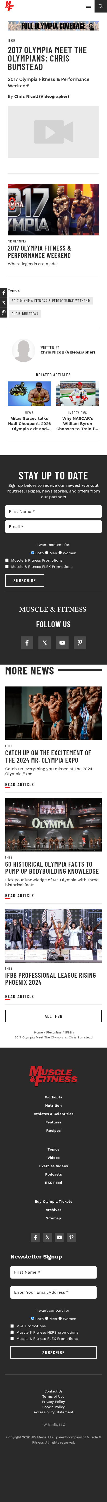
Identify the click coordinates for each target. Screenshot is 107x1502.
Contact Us (53, 1391)
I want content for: (53, 545)
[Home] (9, 9)
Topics (53, 1149)
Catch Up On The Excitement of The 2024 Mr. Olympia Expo (48, 756)
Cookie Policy (53, 1407)
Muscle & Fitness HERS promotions (47, 1332)
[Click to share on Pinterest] (3, 313)
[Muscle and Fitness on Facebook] (27, 642)
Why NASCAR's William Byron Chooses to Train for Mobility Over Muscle (77, 429)
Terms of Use (53, 1396)
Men (53, 553)
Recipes (53, 1130)
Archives (54, 1210)
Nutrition (53, 1105)
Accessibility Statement (53, 1412)
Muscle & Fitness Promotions (37, 560)
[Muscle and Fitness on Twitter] (44, 642)
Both (39, 553)
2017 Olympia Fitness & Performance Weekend (39, 251)
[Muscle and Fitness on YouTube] (62, 642)
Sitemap (53, 1218)
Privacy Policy (53, 1402)
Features (53, 1122)
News (29, 413)
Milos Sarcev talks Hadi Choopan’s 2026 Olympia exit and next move (29, 426)
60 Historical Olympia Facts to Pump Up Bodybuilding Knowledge (52, 867)
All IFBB (54, 1016)
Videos (53, 1158)
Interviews (77, 413)
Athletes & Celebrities (53, 1114)
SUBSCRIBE (25, 580)
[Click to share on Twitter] (3, 303)
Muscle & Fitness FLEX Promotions (41, 566)
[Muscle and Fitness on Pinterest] (80, 642)
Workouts (53, 1097)
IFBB (11, 40)
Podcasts (53, 1174)
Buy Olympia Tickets (53, 1201)
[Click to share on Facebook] (3, 293)
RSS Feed (53, 1183)
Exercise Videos (53, 1166)
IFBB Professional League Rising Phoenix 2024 (50, 978)
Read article (19, 784)
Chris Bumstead (25, 313)
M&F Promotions (31, 1326)
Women (69, 553)
